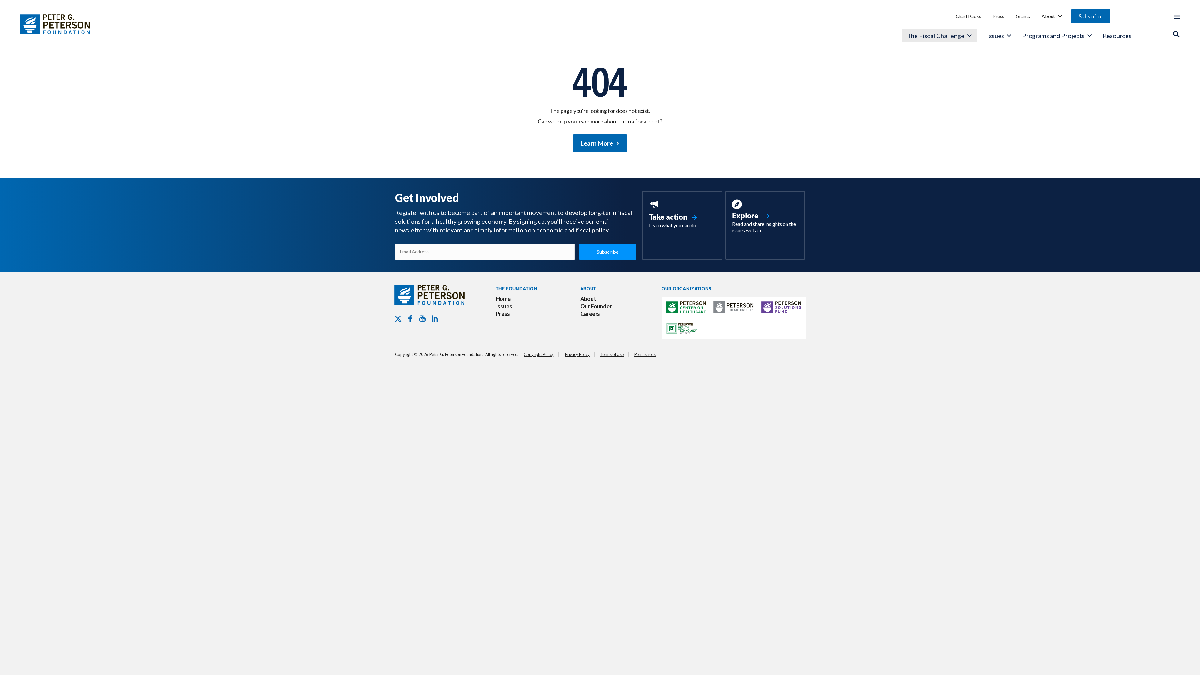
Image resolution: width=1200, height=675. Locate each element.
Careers (590, 313)
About (1048, 16)
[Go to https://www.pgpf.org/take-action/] (682, 215)
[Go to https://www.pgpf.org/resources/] (765, 217)
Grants (1023, 16)
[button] (1090, 16)
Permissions (645, 354)
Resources (1117, 35)
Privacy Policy (577, 354)
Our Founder (596, 306)
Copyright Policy (538, 354)
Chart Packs (968, 16)
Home (503, 298)
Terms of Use (612, 354)
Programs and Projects (1053, 35)
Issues (995, 35)
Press (998, 16)
